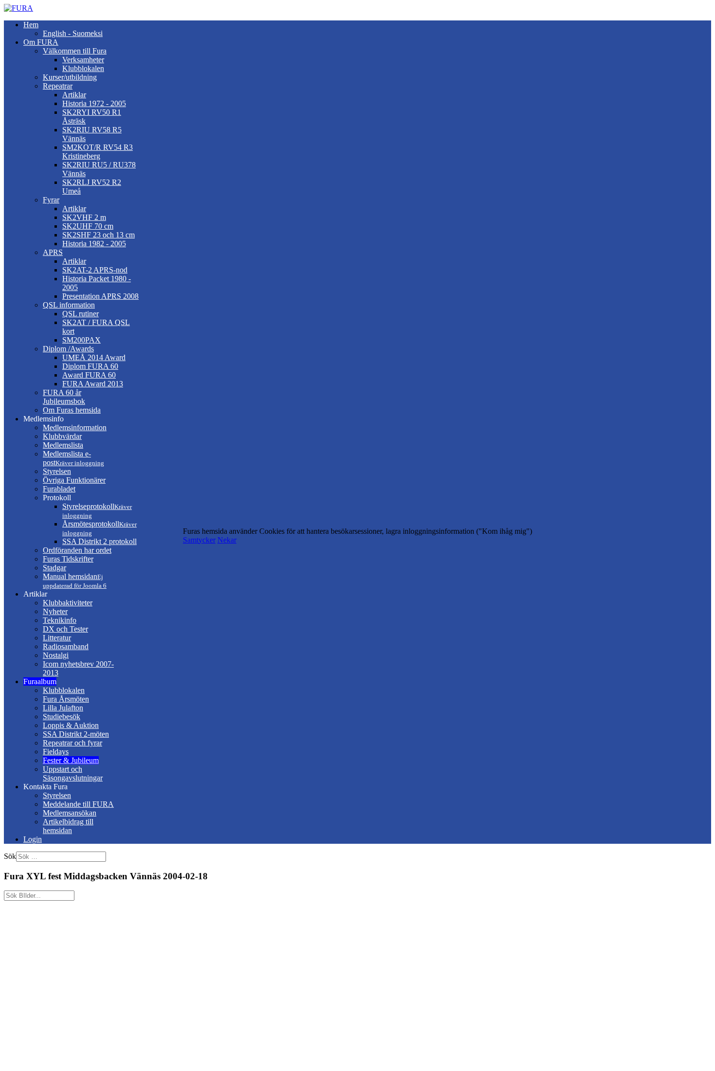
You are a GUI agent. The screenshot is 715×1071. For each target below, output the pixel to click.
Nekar (226, 540)
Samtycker (199, 540)
